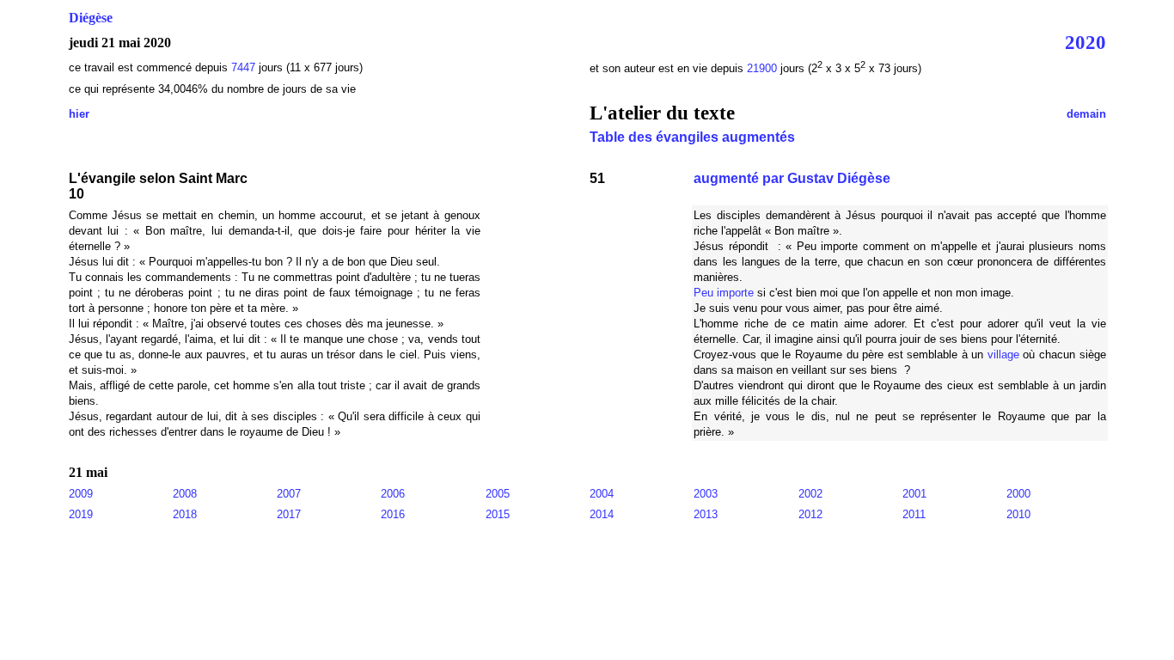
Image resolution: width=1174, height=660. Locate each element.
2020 (1085, 42)
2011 (914, 514)
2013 (706, 514)
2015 (498, 514)
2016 (393, 514)
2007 (289, 493)
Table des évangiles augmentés (692, 137)
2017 (289, 514)
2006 (393, 493)
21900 (763, 68)
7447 (243, 67)
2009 (81, 493)
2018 (185, 514)
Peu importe (724, 292)
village (1003, 354)
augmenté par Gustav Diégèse (792, 178)
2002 (810, 493)
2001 (914, 493)
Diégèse (91, 17)
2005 (498, 493)
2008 (185, 493)
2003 (706, 493)
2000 (1018, 493)
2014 (602, 514)
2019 (81, 514)
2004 (602, 493)
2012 (810, 514)
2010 (1018, 514)
